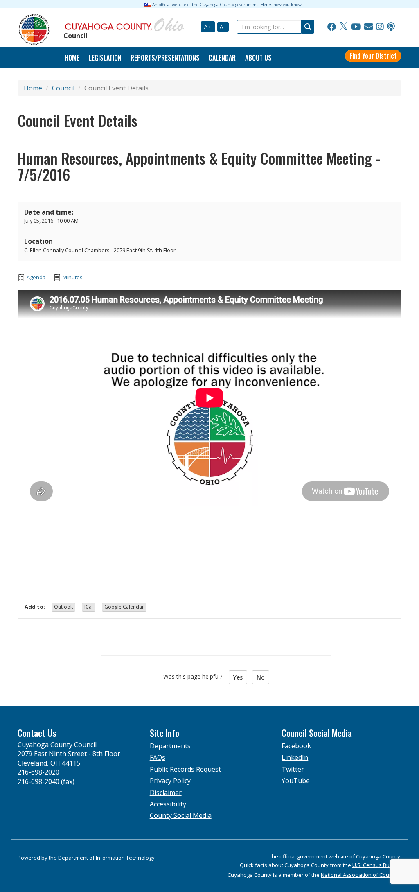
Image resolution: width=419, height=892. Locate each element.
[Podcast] (391, 27)
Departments (170, 745)
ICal (88, 606)
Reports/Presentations (165, 58)
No (261, 677)
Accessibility (168, 803)
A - (223, 26)
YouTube (296, 780)
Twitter (293, 769)
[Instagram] (380, 27)
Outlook (63, 606)
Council (63, 88)
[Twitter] (343, 27)
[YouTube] (356, 27)
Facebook (296, 745)
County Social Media (181, 815)
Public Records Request (185, 769)
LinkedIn (295, 757)
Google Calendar (124, 606)
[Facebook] (331, 27)
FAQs (157, 757)
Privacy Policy (170, 780)
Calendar (222, 58)
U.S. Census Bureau (376, 865)
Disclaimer (166, 792)
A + (208, 26)
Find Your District (373, 56)
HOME (72, 58)
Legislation (105, 58)
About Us (258, 58)
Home (33, 88)
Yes (238, 677)
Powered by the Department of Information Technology (86, 857)
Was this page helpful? (195, 676)
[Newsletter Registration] (368, 27)
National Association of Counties (361, 874)
